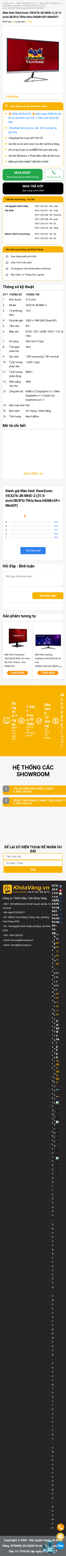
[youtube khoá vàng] (60, 890)
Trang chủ (8, 3)
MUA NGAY (23, 174)
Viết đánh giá (33, 550)
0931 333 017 (41, 210)
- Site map (53, 1515)
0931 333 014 (41, 223)
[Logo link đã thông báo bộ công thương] (57, 1089)
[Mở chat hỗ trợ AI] (49, 1547)
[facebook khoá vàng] (60, 886)
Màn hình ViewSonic (49, 3)
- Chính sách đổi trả (53, 1097)
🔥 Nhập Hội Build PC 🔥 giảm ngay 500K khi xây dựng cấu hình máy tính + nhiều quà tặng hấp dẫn (34, 117)
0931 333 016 (41, 234)
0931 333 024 (41, 238)
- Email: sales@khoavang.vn (17, 945)
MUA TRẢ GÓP (33, 188)
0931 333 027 (41, 206)
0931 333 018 (41, 228)
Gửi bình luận (47, 595)
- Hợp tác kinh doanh (55, 1073)
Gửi (33, 869)
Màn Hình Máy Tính (26, 3)
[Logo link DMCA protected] (57, 1096)
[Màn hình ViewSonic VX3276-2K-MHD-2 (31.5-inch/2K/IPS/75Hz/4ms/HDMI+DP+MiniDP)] (33, 58)
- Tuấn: (57, 947)
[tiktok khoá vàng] (60, 908)
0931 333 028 (41, 215)
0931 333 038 (41, 219)
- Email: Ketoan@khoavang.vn (18, 940)
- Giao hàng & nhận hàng (53, 1253)
